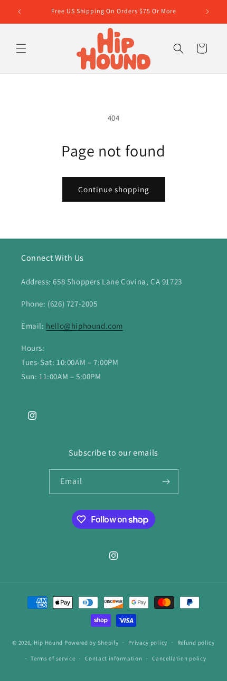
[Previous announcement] (19, 11)
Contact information (113, 658)
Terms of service (53, 658)
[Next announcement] (207, 11)
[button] (21, 48)
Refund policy (196, 642)
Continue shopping (113, 189)
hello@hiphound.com (84, 326)
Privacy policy (147, 642)
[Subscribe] (166, 481)
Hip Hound (49, 642)
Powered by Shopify (91, 642)
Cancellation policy (179, 658)
